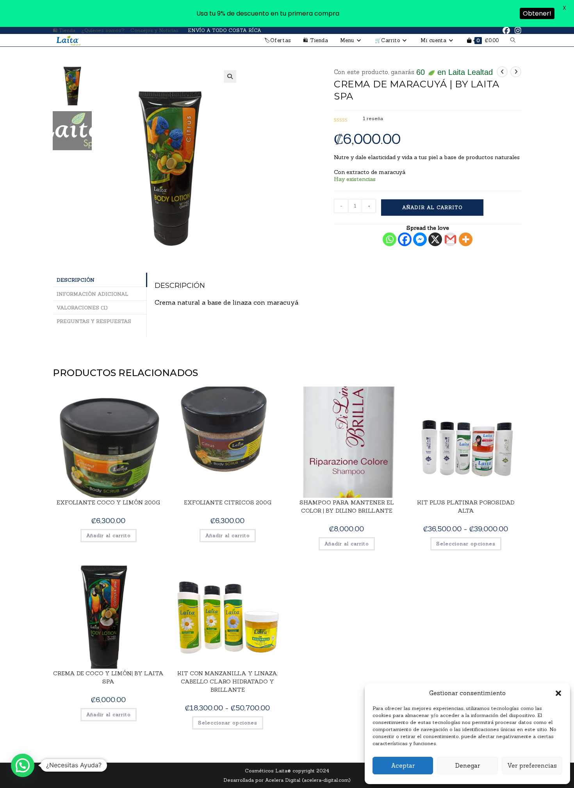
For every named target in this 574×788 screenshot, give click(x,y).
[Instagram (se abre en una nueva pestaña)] (516, 30)
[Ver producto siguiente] (515, 71)
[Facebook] (405, 239)
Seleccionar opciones (466, 544)
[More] (465, 239)
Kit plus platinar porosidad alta (466, 506)
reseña (373, 118)
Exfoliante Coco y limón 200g (108, 502)
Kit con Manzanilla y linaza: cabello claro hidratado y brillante (227, 681)
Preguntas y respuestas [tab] (94, 321)
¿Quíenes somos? (103, 30)
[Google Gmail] (450, 239)
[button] (558, 693)
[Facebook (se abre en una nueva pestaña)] (506, 30)
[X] (435, 239)
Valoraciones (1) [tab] (82, 307)
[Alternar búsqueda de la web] (512, 40)
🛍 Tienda (64, 30)
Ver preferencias (532, 765)
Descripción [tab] (75, 280)
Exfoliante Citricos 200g (227, 502)
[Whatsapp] (389, 239)
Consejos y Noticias (154, 30)
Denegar (467, 765)
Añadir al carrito (432, 207)
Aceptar (403, 765)
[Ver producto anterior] (502, 71)
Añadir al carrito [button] (108, 535)
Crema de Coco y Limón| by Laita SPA (108, 677)
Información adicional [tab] (92, 294)
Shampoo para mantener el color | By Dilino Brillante (346, 506)
